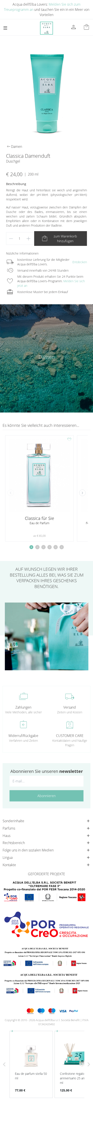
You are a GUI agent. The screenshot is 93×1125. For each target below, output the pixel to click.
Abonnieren (46, 795)
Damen (46, 356)
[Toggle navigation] (5, 28)
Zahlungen (23, 707)
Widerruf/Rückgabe (23, 735)
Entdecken (79, 262)
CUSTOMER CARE (69, 735)
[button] (82, 493)
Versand (69, 707)
